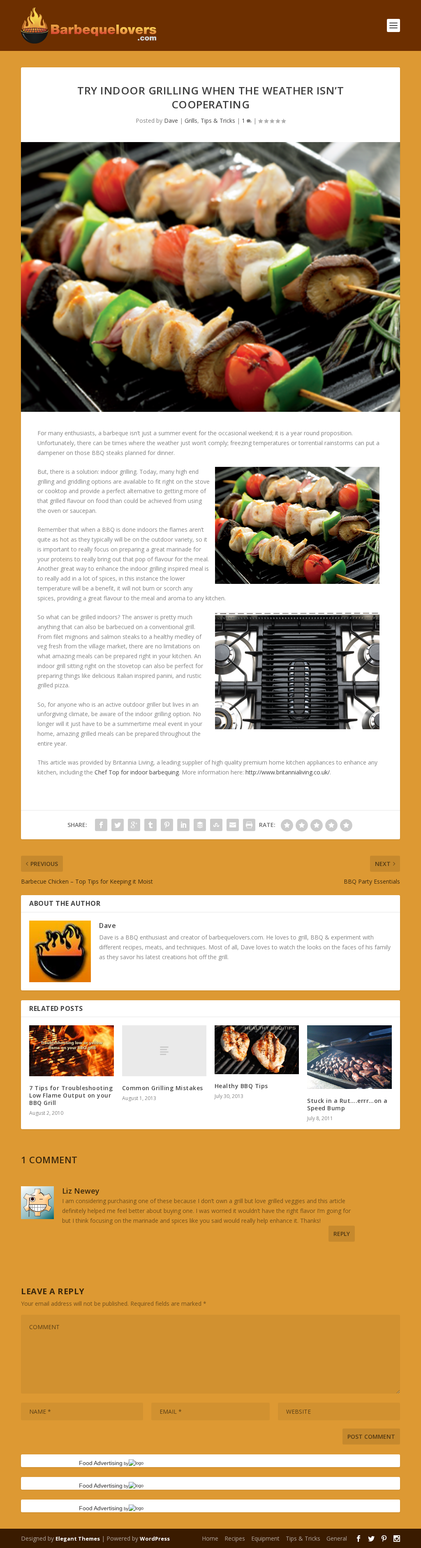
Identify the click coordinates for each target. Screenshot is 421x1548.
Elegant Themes (78, 1538)
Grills (191, 120)
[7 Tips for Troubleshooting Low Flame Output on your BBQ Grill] (71, 1050)
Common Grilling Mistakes (162, 1088)
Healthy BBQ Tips (241, 1086)
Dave (171, 120)
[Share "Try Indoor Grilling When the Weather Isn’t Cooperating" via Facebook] (101, 825)
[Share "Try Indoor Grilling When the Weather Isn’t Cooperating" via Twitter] (117, 825)
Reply (341, 1234)
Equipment (265, 1538)
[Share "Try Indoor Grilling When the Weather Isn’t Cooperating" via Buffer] (200, 825)
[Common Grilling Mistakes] (164, 1050)
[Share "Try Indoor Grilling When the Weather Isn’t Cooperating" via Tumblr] (150, 825)
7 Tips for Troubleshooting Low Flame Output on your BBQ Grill (71, 1095)
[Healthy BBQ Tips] (257, 1049)
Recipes (234, 1538)
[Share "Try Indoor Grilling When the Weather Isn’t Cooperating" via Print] (249, 825)
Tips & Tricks (218, 120)
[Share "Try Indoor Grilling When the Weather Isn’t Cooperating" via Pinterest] (167, 825)
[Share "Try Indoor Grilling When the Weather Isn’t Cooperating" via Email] (232, 825)
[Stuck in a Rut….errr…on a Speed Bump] (349, 1057)
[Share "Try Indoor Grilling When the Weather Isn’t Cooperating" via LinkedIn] (183, 825)
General (336, 1538)
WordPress (155, 1538)
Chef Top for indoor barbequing (137, 772)
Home (210, 1538)
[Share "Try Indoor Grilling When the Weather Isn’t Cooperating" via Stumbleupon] (216, 825)
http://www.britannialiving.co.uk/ (287, 772)
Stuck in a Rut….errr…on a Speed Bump (347, 1104)
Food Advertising (101, 1463)
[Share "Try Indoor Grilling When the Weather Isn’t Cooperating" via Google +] (134, 825)
